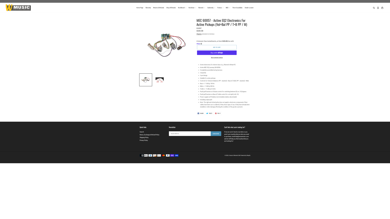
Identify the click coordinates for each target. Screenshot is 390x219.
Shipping (199, 34)
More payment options (217, 57)
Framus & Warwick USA (234, 155)
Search (142, 132)
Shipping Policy (144, 137)
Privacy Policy (144, 140)
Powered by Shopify (245, 155)
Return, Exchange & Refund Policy (149, 135)
